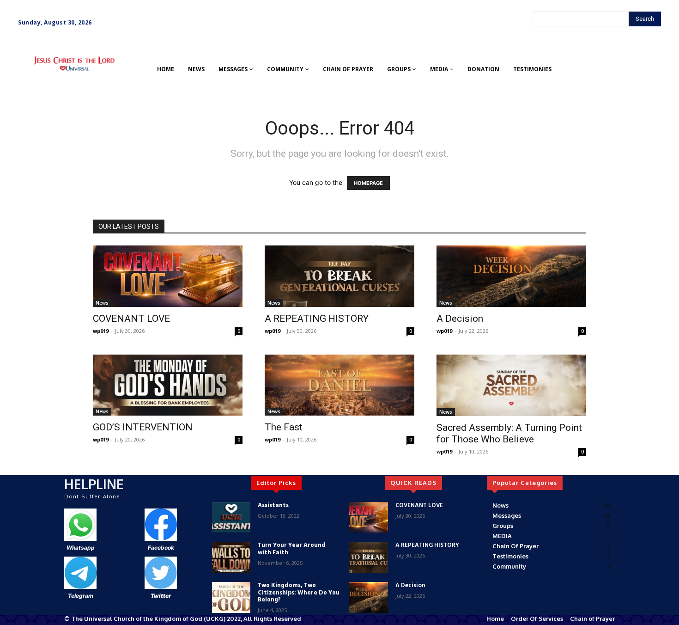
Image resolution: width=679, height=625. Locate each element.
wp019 (101, 330)
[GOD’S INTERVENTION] (167, 385)
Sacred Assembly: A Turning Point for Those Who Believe (509, 433)
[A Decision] (511, 276)
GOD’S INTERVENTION (143, 427)
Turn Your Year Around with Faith (292, 549)
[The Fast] (339, 385)
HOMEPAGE (368, 183)
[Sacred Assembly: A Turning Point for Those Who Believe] (511, 385)
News (102, 303)
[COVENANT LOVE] (167, 276)
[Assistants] (231, 517)
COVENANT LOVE (131, 318)
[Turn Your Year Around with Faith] (231, 557)
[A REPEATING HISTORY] (339, 276)
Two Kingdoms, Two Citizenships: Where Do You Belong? (299, 593)
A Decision (459, 318)
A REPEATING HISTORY (317, 318)
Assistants (273, 505)
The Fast (284, 427)
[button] (31, 87)
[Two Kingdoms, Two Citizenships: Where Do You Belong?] (231, 597)
